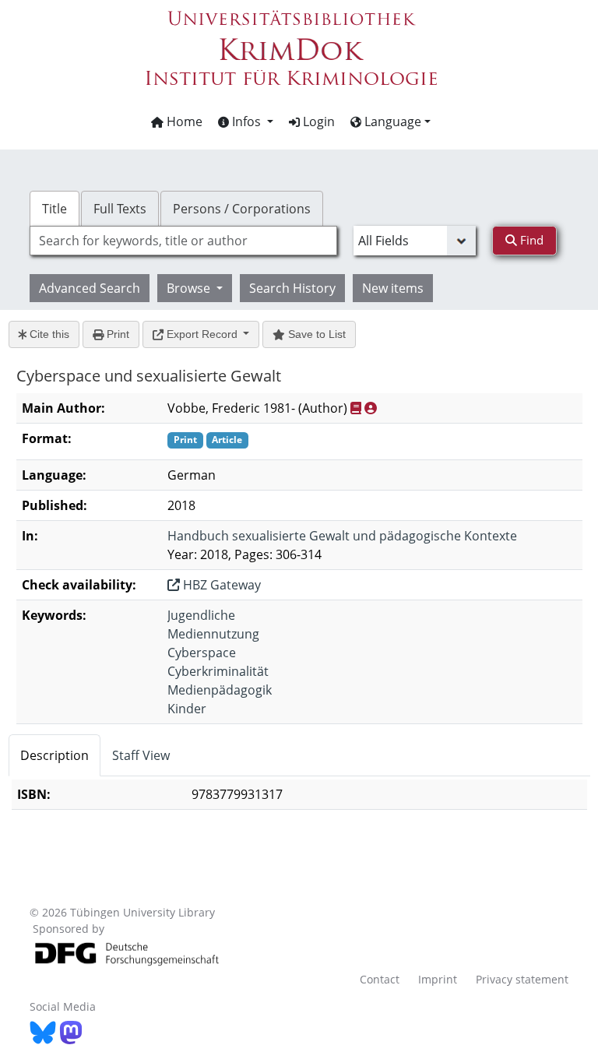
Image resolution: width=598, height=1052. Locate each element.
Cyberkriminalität (218, 671)
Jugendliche (201, 615)
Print (116, 334)
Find (530, 240)
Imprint (437, 979)
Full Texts (119, 208)
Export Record (202, 334)
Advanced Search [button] (89, 288)
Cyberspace (201, 652)
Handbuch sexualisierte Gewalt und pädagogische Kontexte (342, 535)
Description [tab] (54, 755)
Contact (379, 979)
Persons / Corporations (242, 208)
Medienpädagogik (219, 689)
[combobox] (183, 240)
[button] (245, 121)
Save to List (315, 334)
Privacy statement (522, 979)
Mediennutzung (213, 633)
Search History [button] (292, 288)
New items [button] (393, 288)
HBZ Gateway (220, 584)
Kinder (186, 708)
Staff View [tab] (141, 755)
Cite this (47, 334)
